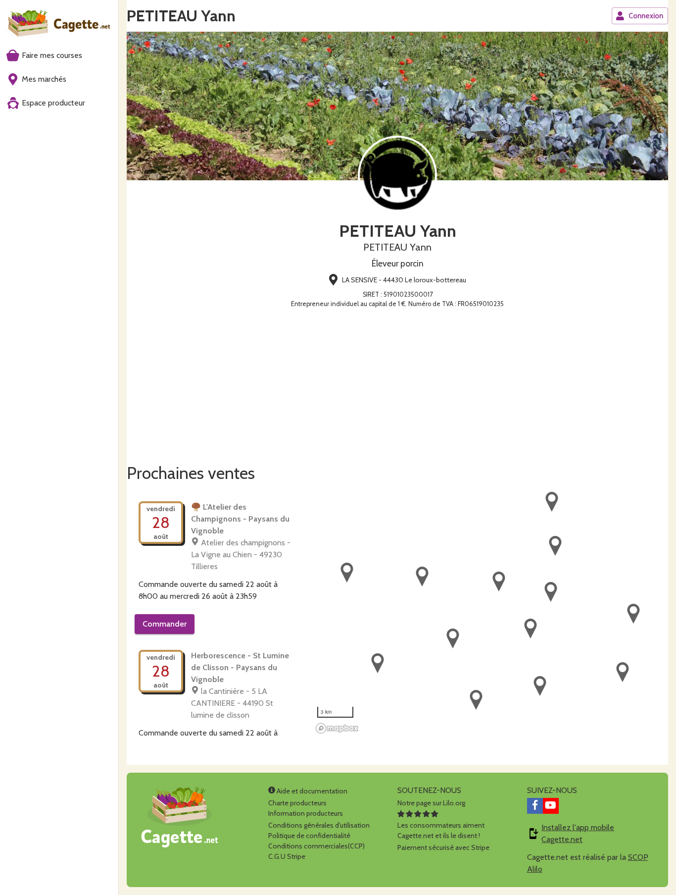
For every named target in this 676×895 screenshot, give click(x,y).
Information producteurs (305, 813)
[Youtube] (551, 806)
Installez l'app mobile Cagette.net (577, 833)
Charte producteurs (297, 802)
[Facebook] (535, 806)
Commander (165, 624)
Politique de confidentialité (309, 835)
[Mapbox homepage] (337, 728)
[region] (490, 613)
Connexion (645, 15)
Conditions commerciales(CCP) (316, 846)
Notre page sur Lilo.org (431, 802)
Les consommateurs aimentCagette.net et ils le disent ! (440, 830)
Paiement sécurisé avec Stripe (443, 847)
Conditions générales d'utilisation (319, 825)
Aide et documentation (311, 791)
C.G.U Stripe (286, 856)
